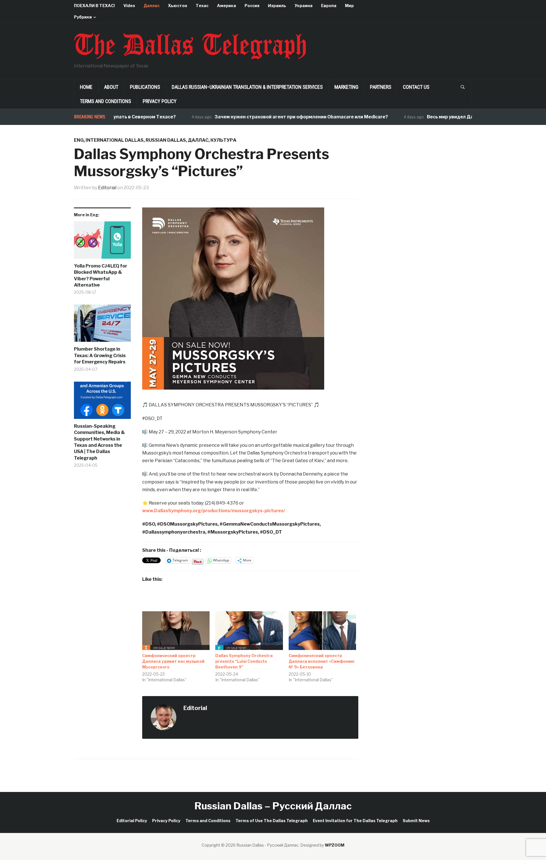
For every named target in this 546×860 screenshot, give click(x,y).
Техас (202, 5)
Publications (145, 87)
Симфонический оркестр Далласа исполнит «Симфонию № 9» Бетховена (322, 661)
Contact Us (416, 87)
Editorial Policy (132, 820)
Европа (328, 5)
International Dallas (115, 140)
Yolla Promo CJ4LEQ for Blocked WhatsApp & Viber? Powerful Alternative (100, 275)
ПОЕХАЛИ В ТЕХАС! (94, 5)
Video (129, 5)
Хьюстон (177, 5)
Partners (380, 87)
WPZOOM (334, 845)
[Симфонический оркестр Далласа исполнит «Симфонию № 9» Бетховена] (322, 630)
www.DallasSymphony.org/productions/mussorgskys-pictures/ (213, 510)
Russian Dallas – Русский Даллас (273, 806)
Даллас (152, 5)
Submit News (416, 820)
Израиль (277, 5)
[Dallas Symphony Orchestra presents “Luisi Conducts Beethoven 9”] (249, 630)
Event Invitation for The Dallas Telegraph (355, 820)
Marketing (346, 87)
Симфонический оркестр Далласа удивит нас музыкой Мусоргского (173, 661)
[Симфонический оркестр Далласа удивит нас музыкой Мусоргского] (176, 630)
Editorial (107, 187)
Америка (226, 5)
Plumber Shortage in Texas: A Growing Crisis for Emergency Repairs (100, 355)
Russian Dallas (166, 140)
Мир (349, 5)
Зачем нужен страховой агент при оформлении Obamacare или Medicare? (283, 117)
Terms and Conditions (105, 101)
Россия (252, 5)
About (111, 87)
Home (86, 87)
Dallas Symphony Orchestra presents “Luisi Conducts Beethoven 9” (244, 661)
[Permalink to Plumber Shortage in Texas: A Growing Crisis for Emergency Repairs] (102, 325)
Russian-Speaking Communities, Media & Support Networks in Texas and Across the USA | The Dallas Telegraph (99, 442)
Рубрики (83, 17)
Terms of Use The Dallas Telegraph (271, 820)
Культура (223, 140)
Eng (79, 140)
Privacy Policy (160, 101)
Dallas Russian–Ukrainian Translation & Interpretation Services (247, 87)
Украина (304, 5)
